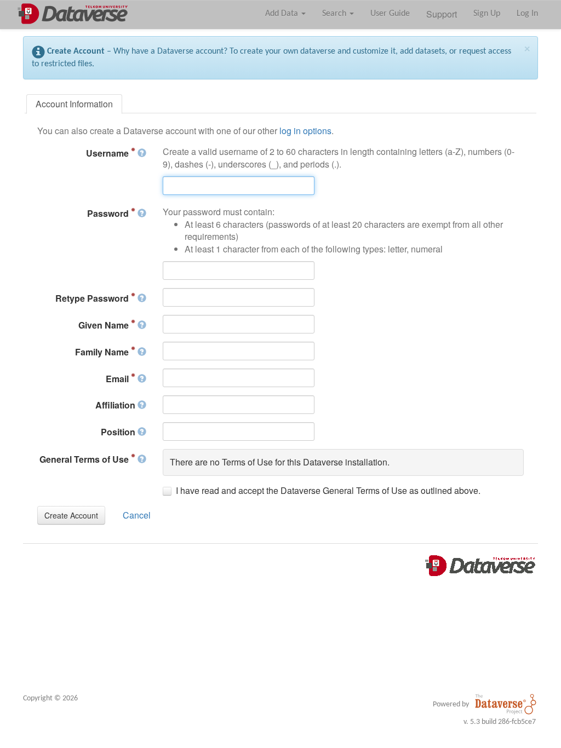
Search (335, 13)
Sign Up (486, 13)
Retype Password (93, 298)
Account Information (74, 103)
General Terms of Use (85, 459)
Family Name (103, 352)
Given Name (104, 325)
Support (441, 14)
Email (118, 378)
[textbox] (238, 185)
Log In (527, 13)
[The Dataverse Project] (505, 704)
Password (109, 213)
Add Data (282, 13)
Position (119, 431)
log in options (305, 130)
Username (108, 153)
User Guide (390, 13)
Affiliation (116, 405)
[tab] (74, 104)
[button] (71, 515)
